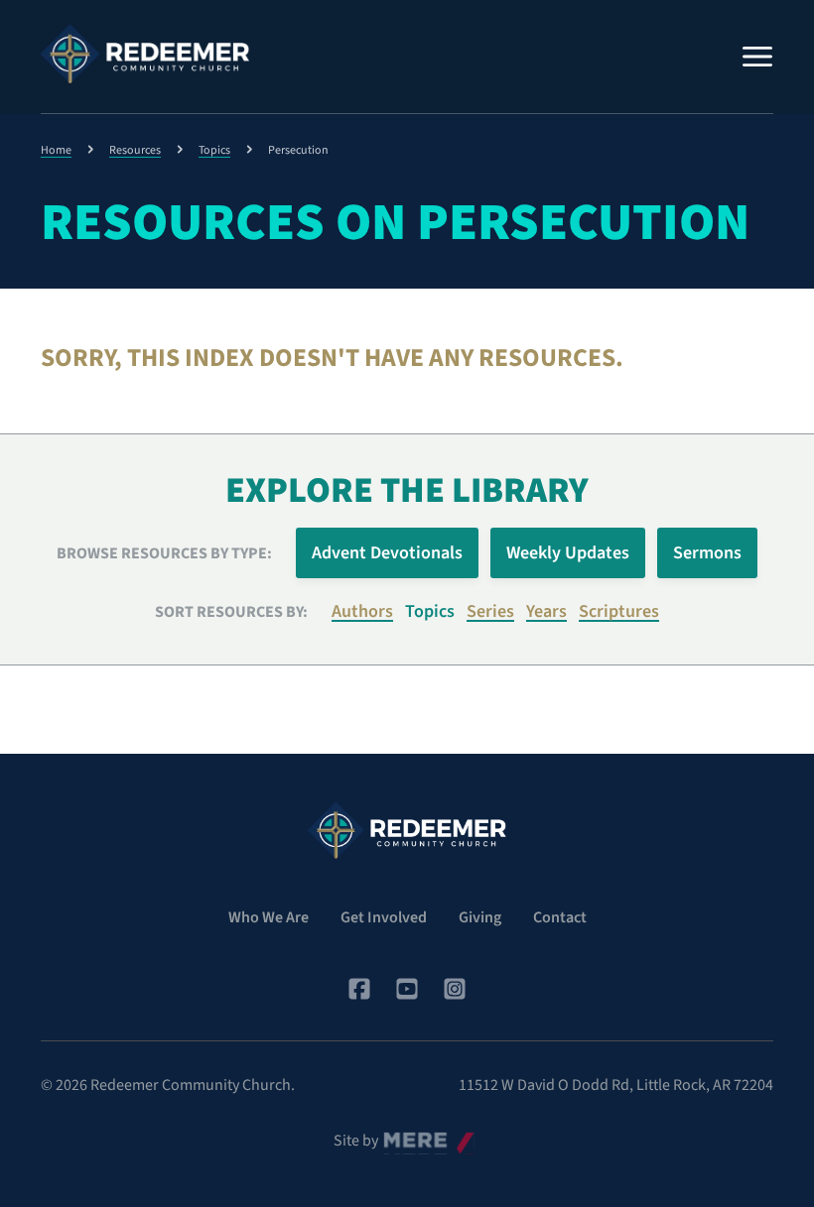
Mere (400, 1136)
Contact (560, 917)
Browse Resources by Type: (164, 553)
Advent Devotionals (387, 553)
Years (546, 611)
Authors (362, 611)
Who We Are (268, 917)
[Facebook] (359, 989)
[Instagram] (455, 989)
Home (56, 150)
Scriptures (619, 611)
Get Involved (383, 917)
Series (490, 611)
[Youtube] (407, 989)
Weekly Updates (567, 553)
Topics (214, 150)
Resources (135, 150)
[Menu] (757, 56)
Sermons (707, 553)
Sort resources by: (231, 612)
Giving (480, 917)
